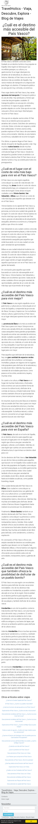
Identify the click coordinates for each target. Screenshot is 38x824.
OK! (31, 821)
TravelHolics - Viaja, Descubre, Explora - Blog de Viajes (16, 13)
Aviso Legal (5, 799)
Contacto (4, 796)
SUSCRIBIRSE (8, 814)
